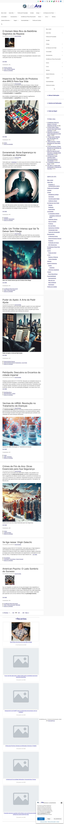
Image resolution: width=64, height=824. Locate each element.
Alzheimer (14, 162)
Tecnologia (9, 456)
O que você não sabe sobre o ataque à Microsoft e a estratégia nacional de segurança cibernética (20, 676)
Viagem (15, 20)
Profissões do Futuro (53, 242)
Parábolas (50, 207)
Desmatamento (52, 278)
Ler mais (4, 61)
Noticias (54, 16)
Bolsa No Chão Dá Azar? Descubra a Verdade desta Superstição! (54, 153)
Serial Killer (18, 604)
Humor (39, 16)
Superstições (51, 209)
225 (23, 612)
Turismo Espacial (19, 559)
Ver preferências (57, 818)
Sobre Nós (11, 13)
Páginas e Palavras (8, 67)
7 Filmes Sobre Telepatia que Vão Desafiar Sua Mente (53, 138)
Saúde (5, 455)
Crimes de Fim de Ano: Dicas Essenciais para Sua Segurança (18, 467)
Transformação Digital (53, 198)
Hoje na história (52, 221)
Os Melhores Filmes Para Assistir (28, 16)
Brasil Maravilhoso (8, 392)
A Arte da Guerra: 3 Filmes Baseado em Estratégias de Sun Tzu (54, 148)
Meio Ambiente (52, 282)
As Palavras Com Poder (49, 13)
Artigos (37, 13)
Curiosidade (4, 16)
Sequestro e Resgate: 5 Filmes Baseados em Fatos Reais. (54, 133)
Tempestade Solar (53, 230)
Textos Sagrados (52, 259)
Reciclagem (51, 284)
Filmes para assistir (11, 290)
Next (27, 612)
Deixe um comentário (8, 70)
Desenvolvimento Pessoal (9, 361)
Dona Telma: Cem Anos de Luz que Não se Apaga (21, 642)
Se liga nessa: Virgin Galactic (17, 542)
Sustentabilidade (24, 20)
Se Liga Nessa (7, 557)
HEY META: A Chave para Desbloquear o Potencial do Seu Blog (54, 167)
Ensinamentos (14, 16)
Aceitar (41, 818)
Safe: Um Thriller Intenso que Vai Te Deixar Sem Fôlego (20, 230)
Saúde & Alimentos (5, 20)
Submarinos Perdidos (53, 228)
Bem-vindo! (3, 13)
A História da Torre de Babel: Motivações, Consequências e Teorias (21, 779)
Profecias (50, 223)
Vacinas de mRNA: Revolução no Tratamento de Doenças (19, 404)
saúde (5, 456)
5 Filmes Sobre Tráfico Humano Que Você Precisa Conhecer (54, 129)
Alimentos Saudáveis (53, 269)
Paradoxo (50, 240)
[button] (61, 802)
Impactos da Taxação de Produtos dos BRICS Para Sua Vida (20, 80)
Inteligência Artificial (53, 194)
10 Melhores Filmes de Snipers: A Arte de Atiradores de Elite (53, 124)
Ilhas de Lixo (51, 280)
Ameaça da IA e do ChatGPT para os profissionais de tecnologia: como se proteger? (21, 711)
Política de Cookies (43, 821)
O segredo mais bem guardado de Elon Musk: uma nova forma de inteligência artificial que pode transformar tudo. (21, 814)
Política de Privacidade (52, 821)
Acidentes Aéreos (52, 219)
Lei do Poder (24, 362)
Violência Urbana (7, 532)
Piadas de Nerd (52, 252)
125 (19, 612)
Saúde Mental (11, 219)
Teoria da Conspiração (54, 232)
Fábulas (50, 205)
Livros (46, 16)
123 (13, 612)
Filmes (5, 290)
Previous (5, 612)
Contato (57, 821)
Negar (49, 818)
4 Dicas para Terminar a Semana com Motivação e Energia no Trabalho (20, 745)
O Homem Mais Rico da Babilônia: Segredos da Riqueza (19, 32)
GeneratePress (51, 720)
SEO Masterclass (52, 245)
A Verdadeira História (53, 213)
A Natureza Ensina (53, 236)
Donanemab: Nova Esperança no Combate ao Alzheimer (19, 153)
